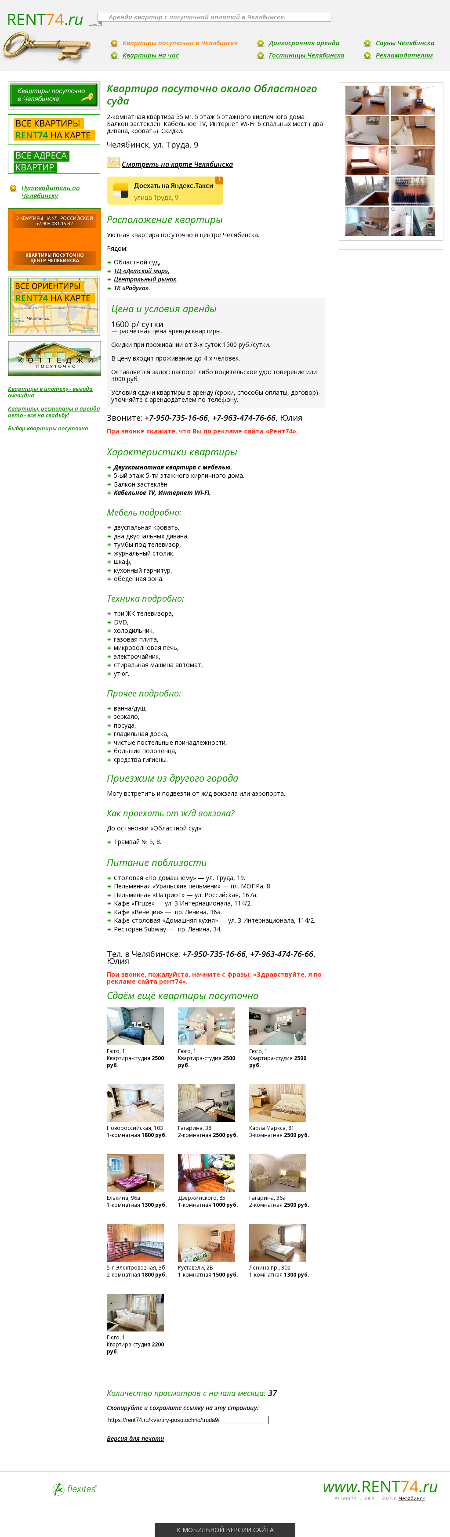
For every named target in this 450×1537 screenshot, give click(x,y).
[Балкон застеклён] (367, 191)
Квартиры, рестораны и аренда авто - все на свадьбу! (54, 412)
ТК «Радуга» (131, 288)
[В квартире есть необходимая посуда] (413, 191)
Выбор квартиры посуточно (48, 428)
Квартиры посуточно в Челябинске (180, 42)
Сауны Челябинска (405, 42)
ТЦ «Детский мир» (141, 271)
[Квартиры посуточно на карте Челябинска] (54, 129)
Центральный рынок (145, 279)
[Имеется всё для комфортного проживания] (413, 130)
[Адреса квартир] (54, 162)
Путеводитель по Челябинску (51, 191)
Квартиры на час (151, 55)
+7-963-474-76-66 (244, 417)
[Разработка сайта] (75, 1494)
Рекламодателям (404, 55)
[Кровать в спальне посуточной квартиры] (367, 160)
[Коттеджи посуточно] (54, 358)
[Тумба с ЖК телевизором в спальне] (413, 160)
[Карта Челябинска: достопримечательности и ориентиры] (54, 306)
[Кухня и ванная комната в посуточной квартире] (413, 221)
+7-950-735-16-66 (176, 417)
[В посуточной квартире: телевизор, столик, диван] (413, 100)
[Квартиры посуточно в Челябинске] (54, 95)
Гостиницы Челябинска (307, 55)
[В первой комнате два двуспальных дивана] (367, 100)
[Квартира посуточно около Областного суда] (367, 130)
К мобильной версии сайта (225, 1530)
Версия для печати (135, 1438)
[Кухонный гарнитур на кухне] (367, 221)
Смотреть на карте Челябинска (177, 164)
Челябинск (412, 1498)
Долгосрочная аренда (304, 42)
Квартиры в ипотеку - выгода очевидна (50, 392)
